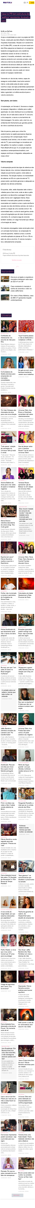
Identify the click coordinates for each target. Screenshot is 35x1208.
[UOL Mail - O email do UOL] (25, 3)
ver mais (16, 1195)
